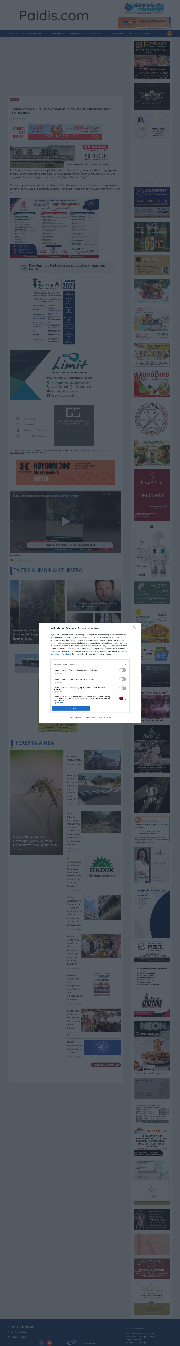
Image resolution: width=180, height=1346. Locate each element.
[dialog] (90, 673)
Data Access (90, 718)
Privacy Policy (105, 718)
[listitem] (90, 664)
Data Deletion (75, 718)
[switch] (122, 670)
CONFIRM (71, 708)
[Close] (135, 628)
